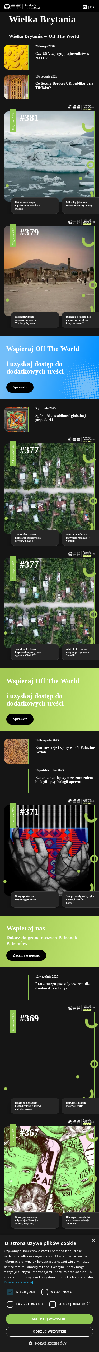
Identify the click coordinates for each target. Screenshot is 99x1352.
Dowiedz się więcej (18, 1282)
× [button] (93, 1241)
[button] (49, 1343)
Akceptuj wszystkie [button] (49, 1319)
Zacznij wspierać (26, 955)
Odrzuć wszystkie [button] (49, 1331)
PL (85, 7)
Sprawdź (20, 387)
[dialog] (49, 1293)
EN (92, 7)
